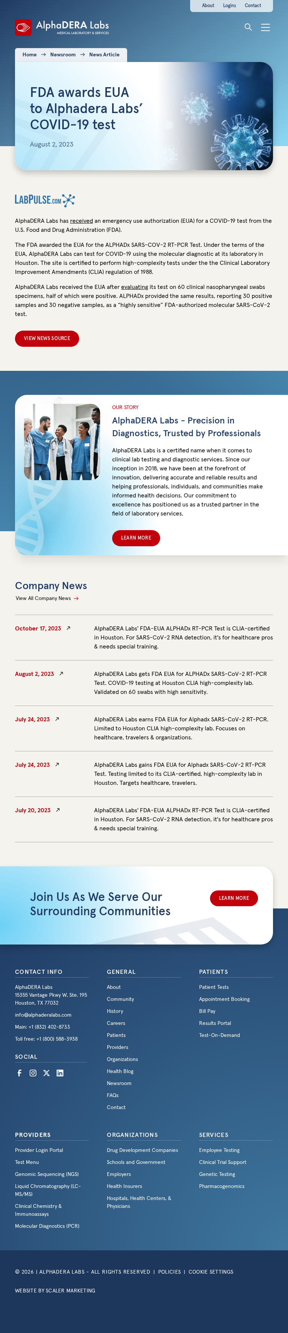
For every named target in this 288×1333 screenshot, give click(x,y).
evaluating (134, 287)
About (208, 5)
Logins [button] (229, 5)
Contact (253, 5)
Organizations (132, 1135)
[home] (62, 27)
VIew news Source (47, 338)
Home (29, 54)
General (121, 972)
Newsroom (63, 54)
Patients (213, 972)
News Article (104, 54)
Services (213, 1135)
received (81, 221)
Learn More (136, 538)
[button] (265, 27)
